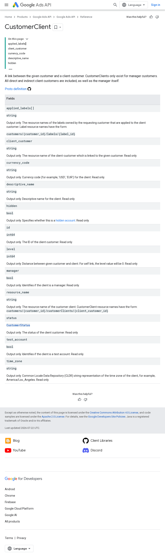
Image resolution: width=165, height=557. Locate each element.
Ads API (43, 5)
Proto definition (16, 89)
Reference (86, 16)
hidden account (65, 220)
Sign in (155, 4)
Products (22, 16)
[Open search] (115, 4)
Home (8, 16)
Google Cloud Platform (19, 508)
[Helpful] (151, 17)
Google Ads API (42, 16)
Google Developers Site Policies (106, 416)
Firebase (10, 502)
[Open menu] (6, 5)
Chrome (10, 495)
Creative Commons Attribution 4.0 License (114, 412)
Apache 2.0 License (53, 416)
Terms (9, 538)
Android (10, 489)
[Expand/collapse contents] (27, 39)
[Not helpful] (157, 17)
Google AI (11, 515)
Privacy (21, 538)
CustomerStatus (18, 325)
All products (12, 521)
